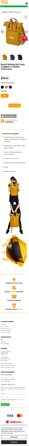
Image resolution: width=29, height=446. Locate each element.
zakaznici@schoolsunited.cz (8, 379)
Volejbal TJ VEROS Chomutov (11, 12)
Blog (2, 339)
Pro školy (3, 324)
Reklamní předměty (6, 330)
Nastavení (13, 437)
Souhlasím (13, 442)
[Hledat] (18, 3)
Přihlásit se (5, 404)
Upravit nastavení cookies (8, 367)
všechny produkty (5, 332)
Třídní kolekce (4, 326)
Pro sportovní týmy (6, 328)
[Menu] (26, 3)
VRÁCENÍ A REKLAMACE (6, 374)
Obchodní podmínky (6, 363)
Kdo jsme (3, 342)
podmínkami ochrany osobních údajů (12, 400)
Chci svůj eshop (5, 343)
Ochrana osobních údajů (7, 365)
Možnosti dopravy (9, 116)
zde (12, 433)
